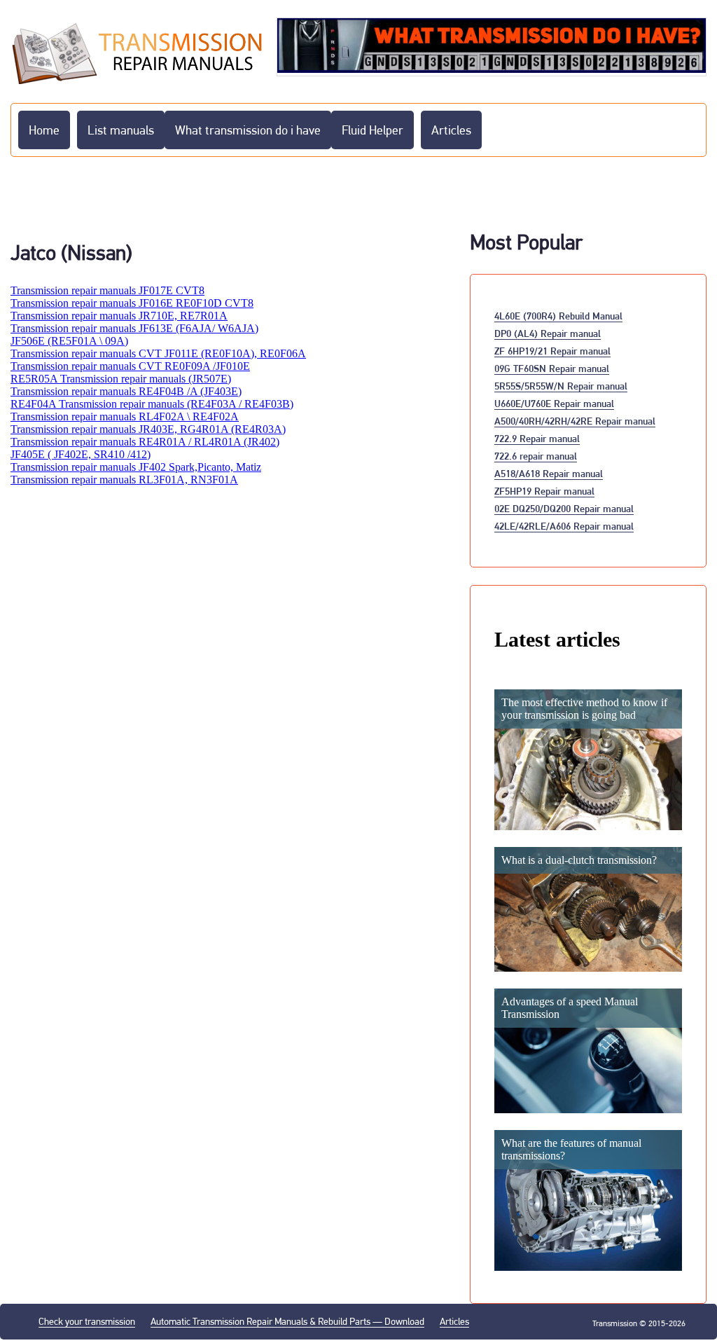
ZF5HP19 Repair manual (544, 491)
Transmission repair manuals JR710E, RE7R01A (119, 316)
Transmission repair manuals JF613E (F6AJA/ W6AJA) (134, 328)
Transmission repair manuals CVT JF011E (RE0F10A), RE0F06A (158, 353)
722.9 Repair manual (537, 438)
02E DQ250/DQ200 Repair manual (564, 508)
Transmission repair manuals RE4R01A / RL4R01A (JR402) (145, 442)
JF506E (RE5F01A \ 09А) (69, 341)
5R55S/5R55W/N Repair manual (560, 386)
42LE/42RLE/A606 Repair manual (564, 526)
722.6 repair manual (535, 456)
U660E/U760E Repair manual (554, 403)
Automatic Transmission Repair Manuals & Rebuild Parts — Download (287, 1321)
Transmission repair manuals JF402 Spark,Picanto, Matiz (136, 467)
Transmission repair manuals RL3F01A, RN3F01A (124, 479)
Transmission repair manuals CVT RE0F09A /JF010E (130, 366)
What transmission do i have (248, 130)
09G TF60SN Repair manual (551, 368)
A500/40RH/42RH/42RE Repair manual (574, 421)
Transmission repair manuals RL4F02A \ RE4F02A (125, 416)
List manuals (121, 130)
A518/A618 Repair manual (548, 473)
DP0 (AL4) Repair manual (547, 333)
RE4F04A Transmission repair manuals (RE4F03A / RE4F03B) (152, 404)
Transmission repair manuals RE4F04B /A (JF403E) (126, 391)
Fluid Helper (372, 130)
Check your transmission (87, 1321)
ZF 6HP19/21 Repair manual (552, 351)
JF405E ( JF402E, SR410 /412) (81, 454)
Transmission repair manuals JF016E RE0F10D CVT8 (132, 303)
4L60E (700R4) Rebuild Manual (558, 316)
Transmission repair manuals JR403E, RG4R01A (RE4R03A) (148, 429)
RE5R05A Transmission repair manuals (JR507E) (121, 379)
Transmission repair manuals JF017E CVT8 (107, 290)
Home (44, 130)
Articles (451, 130)
